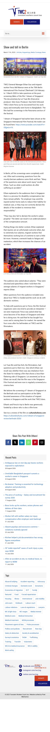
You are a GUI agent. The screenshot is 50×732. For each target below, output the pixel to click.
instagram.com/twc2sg (27, 670)
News (44, 52)
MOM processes (28, 620)
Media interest (36, 612)
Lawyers (41, 607)
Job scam (8, 603)
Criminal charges (11, 586)
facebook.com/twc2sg (27, 666)
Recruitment (27, 629)
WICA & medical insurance (15, 646)
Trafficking (34, 637)
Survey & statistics (12, 637)
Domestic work (26, 586)
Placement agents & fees (14, 624)
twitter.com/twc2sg (27, 674)
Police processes (33, 624)
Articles (19, 52)
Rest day (38, 629)
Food (16, 594)
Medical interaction (25, 616)
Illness (16, 599)
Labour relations (11, 607)
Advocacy (41, 582)
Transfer (17, 642)
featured (8, 594)
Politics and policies (12, 629)
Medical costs (10, 616)
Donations (39, 586)
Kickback (19, 603)
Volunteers (28, 642)
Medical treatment (12, 620)
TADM (24, 637)
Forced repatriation (29, 594)
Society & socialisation (30, 633)
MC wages (23, 612)
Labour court (30, 603)
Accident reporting (27, 582)
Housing (8, 599)
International (27, 599)
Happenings (26, 52)
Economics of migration (14, 590)
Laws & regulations (28, 607)
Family (34, 590)
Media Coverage (36, 52)
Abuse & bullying (11, 582)
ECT (27, 590)
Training (8, 642)
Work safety (9, 650)
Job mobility (39, 599)
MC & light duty (10, 612)
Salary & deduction (12, 633)
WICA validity (33, 646)
